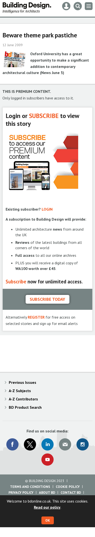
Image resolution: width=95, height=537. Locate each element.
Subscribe (16, 281)
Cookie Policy (68, 486)
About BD (47, 492)
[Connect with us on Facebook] (12, 444)
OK (47, 520)
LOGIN (47, 209)
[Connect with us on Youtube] (47, 459)
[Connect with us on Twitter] (30, 444)
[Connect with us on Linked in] (47, 444)
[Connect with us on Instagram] (82, 444)
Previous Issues (22, 382)
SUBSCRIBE (44, 116)
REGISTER (36, 317)
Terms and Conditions (30, 486)
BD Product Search (25, 407)
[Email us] (65, 444)
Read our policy (47, 507)
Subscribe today (47, 299)
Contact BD (71, 492)
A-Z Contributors (23, 399)
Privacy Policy (21, 492)
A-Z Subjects (20, 390)
